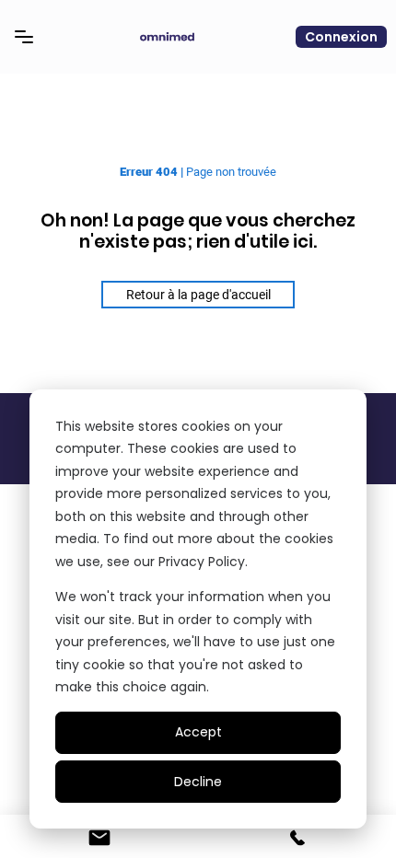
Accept (198, 732)
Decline (198, 781)
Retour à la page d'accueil (198, 294)
